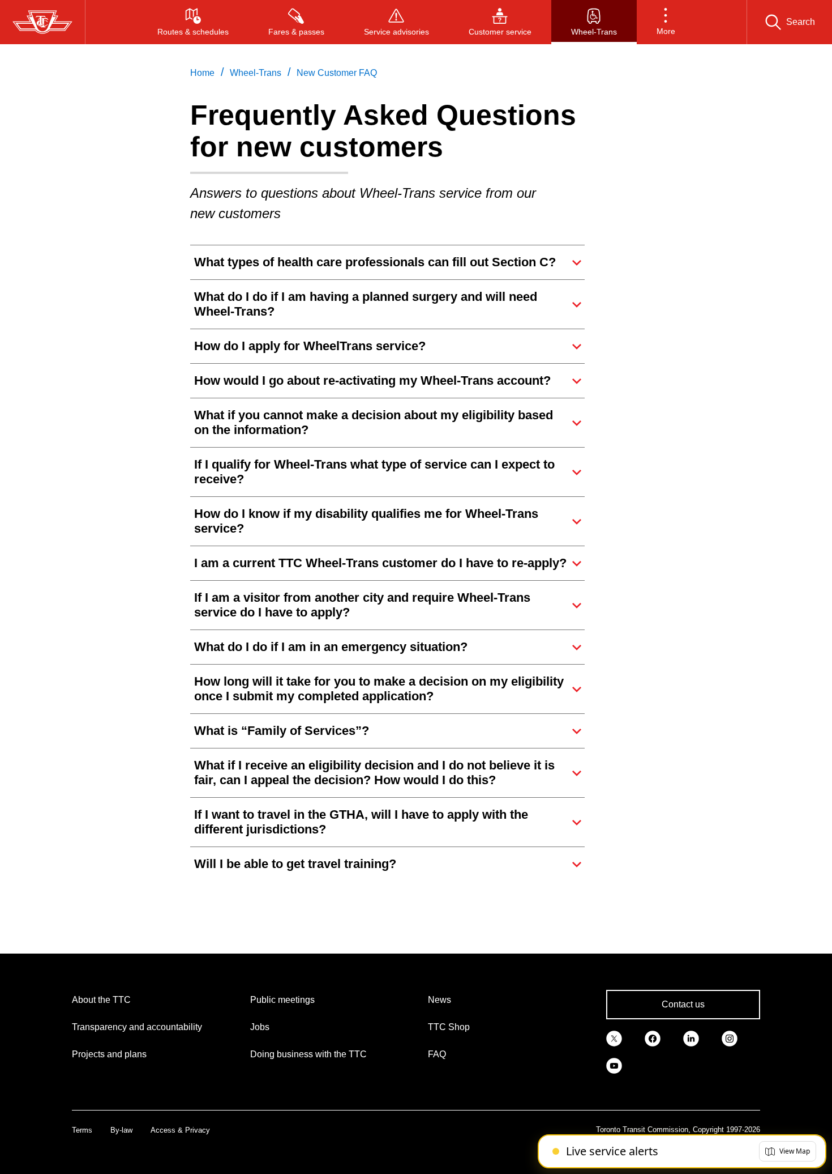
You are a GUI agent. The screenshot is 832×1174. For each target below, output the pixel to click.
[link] (614, 1037)
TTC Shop (449, 1027)
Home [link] (202, 73)
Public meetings (282, 1000)
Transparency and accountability (137, 1027)
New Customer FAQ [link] (337, 73)
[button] (666, 22)
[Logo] (42, 22)
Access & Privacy (180, 1130)
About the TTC (101, 1000)
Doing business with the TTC (308, 1054)
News (439, 1000)
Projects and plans (109, 1054)
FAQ (437, 1054)
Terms (82, 1130)
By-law (121, 1130)
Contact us (683, 1004)
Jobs (259, 1027)
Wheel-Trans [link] (255, 73)
